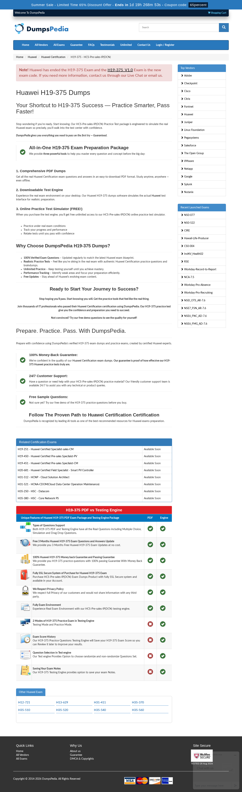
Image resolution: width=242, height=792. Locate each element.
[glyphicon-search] (224, 27)
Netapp (188, 169)
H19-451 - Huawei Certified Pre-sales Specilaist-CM (48, 463)
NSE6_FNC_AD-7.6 (195, 316)
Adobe (187, 75)
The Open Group (193, 153)
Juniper (188, 122)
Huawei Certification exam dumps (92, 360)
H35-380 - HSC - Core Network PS (38, 498)
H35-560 (138, 710)
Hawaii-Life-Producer (196, 238)
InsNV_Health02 (193, 254)
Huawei (32, 57)
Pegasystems (191, 138)
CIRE (186, 230)
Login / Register (165, 45)
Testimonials (107, 45)
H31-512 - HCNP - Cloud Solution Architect (43, 477)
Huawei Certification (53, 57)
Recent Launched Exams (195, 207)
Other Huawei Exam (31, 692)
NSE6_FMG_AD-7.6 (195, 324)
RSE (186, 261)
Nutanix (188, 192)
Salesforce (189, 145)
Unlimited (126, 45)
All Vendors (41, 45)
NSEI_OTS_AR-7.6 (194, 300)
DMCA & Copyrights (82, 759)
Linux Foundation (194, 130)
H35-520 (62, 710)
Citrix (186, 99)
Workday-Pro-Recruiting (198, 292)
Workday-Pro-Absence (196, 285)
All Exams (59, 45)
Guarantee (76, 45)
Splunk (187, 184)
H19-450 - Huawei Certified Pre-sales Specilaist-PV (47, 456)
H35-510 (24, 710)
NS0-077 (189, 215)
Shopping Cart (218, 13)
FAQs (91, 45)
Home (25, 45)
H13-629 (62, 702)
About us (75, 751)
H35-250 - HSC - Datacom (33, 491)
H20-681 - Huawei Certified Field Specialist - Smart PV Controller (56, 470)
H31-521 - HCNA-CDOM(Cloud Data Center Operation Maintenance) (58, 484)
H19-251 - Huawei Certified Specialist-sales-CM (46, 449)
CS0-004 (188, 246)
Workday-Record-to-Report (199, 269)
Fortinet (188, 106)
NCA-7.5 (188, 277)
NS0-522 (189, 223)
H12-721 (24, 702)
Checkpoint (190, 83)
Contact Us (143, 45)
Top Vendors (188, 68)
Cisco (186, 91)
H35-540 (100, 710)
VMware (188, 161)
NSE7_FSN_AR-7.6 (194, 308)
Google (187, 176)
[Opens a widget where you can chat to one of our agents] (216, 770)
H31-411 (100, 702)
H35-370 (138, 702)
